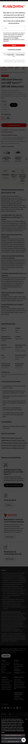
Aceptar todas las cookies (13, 741)
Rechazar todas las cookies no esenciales (13, 738)
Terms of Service (20, 54)
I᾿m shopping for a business (14, 49)
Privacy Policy (10, 54)
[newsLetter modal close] (25, 3)
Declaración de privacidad (10, 730)
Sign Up (14, 45)
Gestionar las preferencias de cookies (13, 735)
